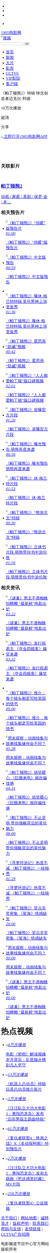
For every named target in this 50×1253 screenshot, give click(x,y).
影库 (10, 68)
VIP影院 (13, 78)
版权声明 (21, 1223)
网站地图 (29, 1218)
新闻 (10, 57)
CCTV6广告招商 (15, 1234)
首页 (10, 52)
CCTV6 (12, 73)
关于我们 (9, 1218)
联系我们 (41, 1223)
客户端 (12, 84)
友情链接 (33, 1229)
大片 (10, 63)
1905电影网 (11, 32)
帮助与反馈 (11, 1229)
